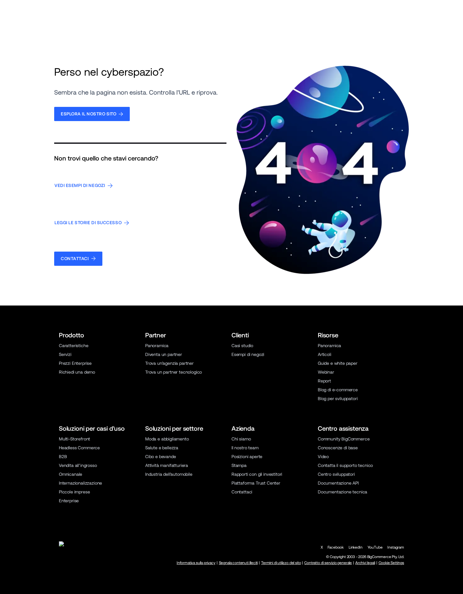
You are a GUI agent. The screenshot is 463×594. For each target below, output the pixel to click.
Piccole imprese (74, 491)
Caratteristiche (73, 345)
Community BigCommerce (343, 438)
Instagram (395, 547)
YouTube (375, 547)
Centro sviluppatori (336, 474)
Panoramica (157, 345)
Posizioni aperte (247, 456)
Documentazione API (338, 483)
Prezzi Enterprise (75, 363)
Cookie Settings (391, 563)
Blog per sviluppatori (337, 398)
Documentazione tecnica (342, 491)
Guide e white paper (337, 363)
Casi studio (242, 345)
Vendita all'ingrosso (78, 465)
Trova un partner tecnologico (173, 372)
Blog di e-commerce (338, 389)
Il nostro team (245, 447)
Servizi (65, 354)
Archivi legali (365, 563)
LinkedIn (356, 547)
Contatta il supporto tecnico (345, 465)
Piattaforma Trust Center (256, 483)
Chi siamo (241, 438)
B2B (63, 456)
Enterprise (69, 500)
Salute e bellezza (161, 447)
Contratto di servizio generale (328, 563)
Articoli (324, 354)
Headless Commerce (79, 447)
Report (324, 380)
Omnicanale (70, 474)
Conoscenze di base (338, 447)
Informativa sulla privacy (196, 563)
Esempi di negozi (248, 354)
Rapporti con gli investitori (257, 474)
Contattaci (242, 491)
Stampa (239, 465)
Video (323, 456)
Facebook (336, 547)
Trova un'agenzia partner (169, 363)
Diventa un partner (163, 354)
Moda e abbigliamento (167, 438)
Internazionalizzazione (80, 483)
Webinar (326, 372)
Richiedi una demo (77, 372)
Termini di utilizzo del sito (281, 563)
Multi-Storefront (74, 438)
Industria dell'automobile (168, 474)
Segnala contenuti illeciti (238, 563)
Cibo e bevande (160, 456)
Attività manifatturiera (166, 465)
